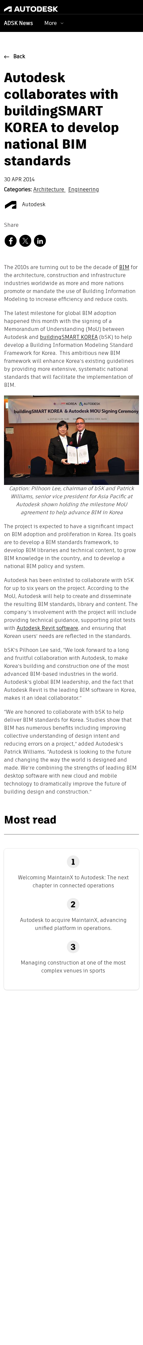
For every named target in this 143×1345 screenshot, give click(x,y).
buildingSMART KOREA (69, 337)
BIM (124, 267)
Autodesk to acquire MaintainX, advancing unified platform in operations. (73, 924)
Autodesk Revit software (47, 628)
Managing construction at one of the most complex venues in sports (73, 966)
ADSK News (18, 23)
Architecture (49, 190)
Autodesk (33, 205)
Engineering (83, 190)
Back (19, 57)
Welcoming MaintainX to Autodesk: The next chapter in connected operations (73, 881)
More (50, 23)
